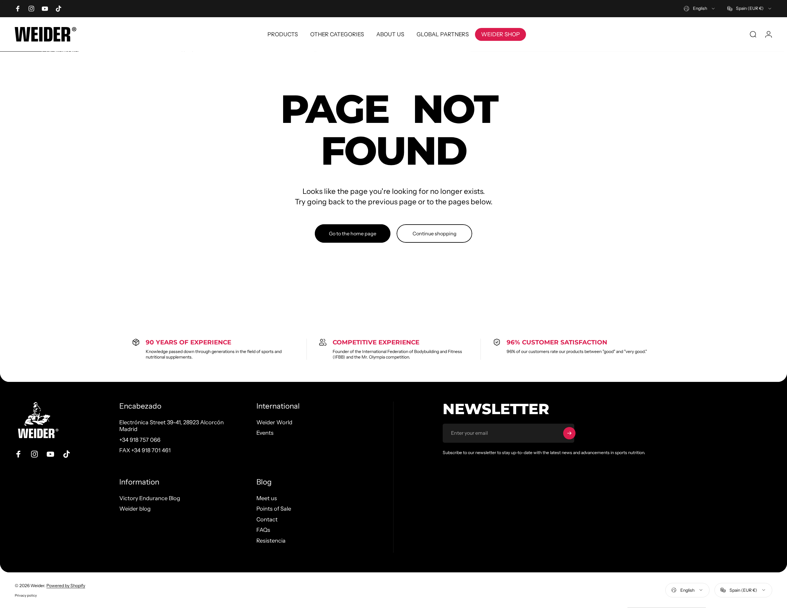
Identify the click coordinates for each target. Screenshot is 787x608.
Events (265, 433)
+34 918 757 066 (139, 440)
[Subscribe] (569, 433)
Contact (267, 519)
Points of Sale (273, 508)
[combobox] (700, 8)
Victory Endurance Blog (149, 498)
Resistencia (271, 540)
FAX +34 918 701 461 (145, 450)
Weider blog (135, 508)
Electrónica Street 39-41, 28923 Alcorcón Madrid (171, 426)
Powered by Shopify (65, 585)
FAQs (263, 530)
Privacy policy (26, 595)
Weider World (274, 422)
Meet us (266, 498)
